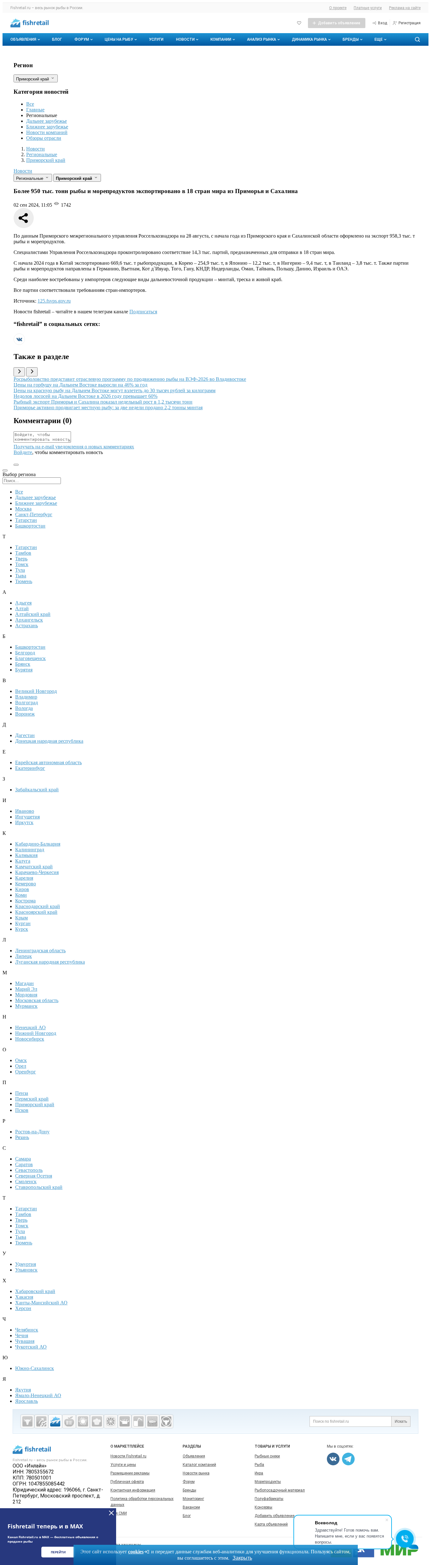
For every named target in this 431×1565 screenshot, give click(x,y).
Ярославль (26, 1401)
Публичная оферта (127, 1481)
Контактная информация (132, 1490)
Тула (20, 570)
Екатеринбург (30, 768)
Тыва (20, 575)
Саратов (24, 1164)
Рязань (22, 1137)
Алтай (22, 608)
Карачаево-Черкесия (37, 872)
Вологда (24, 708)
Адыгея (23, 602)
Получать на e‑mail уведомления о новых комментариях (74, 446)
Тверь (21, 558)
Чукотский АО (31, 1346)
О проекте (337, 8)
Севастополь (29, 1170)
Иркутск (24, 822)
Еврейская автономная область (48, 762)
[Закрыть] (111, 1513)
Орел (20, 1066)
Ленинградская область (40, 950)
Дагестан (25, 735)
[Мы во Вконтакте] (19, 343)
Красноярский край (36, 912)
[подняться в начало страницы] (16, 465)
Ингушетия (27, 816)
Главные (35, 109)
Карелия (24, 878)
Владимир (26, 697)
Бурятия (23, 669)
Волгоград (26, 702)
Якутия (23, 1389)
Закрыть (242, 1558)
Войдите (23, 452)
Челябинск (26, 1329)
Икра (259, 1473)
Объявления (23, 39)
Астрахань (26, 625)
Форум (81, 39)
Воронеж (25, 714)
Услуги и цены (123, 1464)
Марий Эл (26, 989)
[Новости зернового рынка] (83, 1421)
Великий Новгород (36, 691)
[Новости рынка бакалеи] (152, 1421)
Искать (401, 1421)
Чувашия (24, 1341)
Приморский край (34, 1104)
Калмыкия (26, 855)
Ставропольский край (38, 1187)
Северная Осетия (33, 1175)
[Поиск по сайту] (417, 39)
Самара (23, 1158)
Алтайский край (32, 614)
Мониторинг (193, 1499)
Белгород (25, 652)
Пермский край (32, 1098)
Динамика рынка (309, 39)
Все (30, 104)
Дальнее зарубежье (46, 121)
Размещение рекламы (130, 1473)
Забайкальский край (37, 789)
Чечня (21, 1335)
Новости (185, 39)
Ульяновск (26, 1270)
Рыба (259, 1464)
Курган (23, 923)
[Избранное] (299, 23)
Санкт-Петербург (33, 514)
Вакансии (191, 1507)
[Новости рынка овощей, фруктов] (111, 1421)
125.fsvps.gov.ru (54, 301)
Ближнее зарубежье (47, 126)
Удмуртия (25, 1264)
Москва (23, 508)
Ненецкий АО (30, 1027)
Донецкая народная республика (49, 741)
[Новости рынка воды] (138, 1421)
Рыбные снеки (267, 1456)
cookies (136, 1551)
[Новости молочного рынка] (125, 1421)
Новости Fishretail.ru (128, 1456)
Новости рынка (196, 1473)
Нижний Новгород (35, 1033)
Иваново (24, 811)
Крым (21, 917)
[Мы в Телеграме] (348, 1459)
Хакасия (24, 1297)
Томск (21, 564)
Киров (22, 889)
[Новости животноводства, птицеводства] (27, 1421)
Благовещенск (30, 658)
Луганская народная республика (50, 962)
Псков (21, 1110)
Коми (21, 895)
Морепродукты (268, 1481)
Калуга (22, 861)
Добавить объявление (274, 1516)
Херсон (23, 1308)
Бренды (351, 39)
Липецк (23, 956)
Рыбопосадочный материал (280, 1490)
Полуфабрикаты (269, 1499)
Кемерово (25, 883)
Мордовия (26, 994)
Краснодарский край (37, 906)
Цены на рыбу (119, 39)
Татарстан (26, 520)
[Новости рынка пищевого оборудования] (41, 1421)
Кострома (25, 900)
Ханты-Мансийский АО (41, 1302)
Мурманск (26, 1006)
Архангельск (29, 620)
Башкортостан (30, 526)
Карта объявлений (271, 1524)
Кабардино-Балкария (37, 844)
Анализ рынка (261, 39)
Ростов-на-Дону (32, 1131)
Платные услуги (368, 8)
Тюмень (23, 581)
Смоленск (26, 1181)
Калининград (29, 849)
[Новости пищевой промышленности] (69, 1421)
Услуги (156, 39)
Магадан (24, 983)
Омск (21, 1060)
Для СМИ (118, 1513)
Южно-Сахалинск (34, 1368)
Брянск (22, 664)
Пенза (21, 1093)
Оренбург (25, 1071)
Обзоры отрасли (43, 138)
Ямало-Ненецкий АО (38, 1395)
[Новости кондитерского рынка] (97, 1421)
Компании (220, 39)
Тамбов (23, 553)
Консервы (263, 1507)
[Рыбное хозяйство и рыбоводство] (55, 1421)
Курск (21, 929)
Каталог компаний (199, 1464)
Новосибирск (29, 1039)
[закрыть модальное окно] (5, 470)
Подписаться (143, 311)
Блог (57, 39)
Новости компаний (47, 132)
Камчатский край (34, 866)
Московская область (36, 1000)
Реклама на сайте (405, 8)
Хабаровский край (35, 1291)
